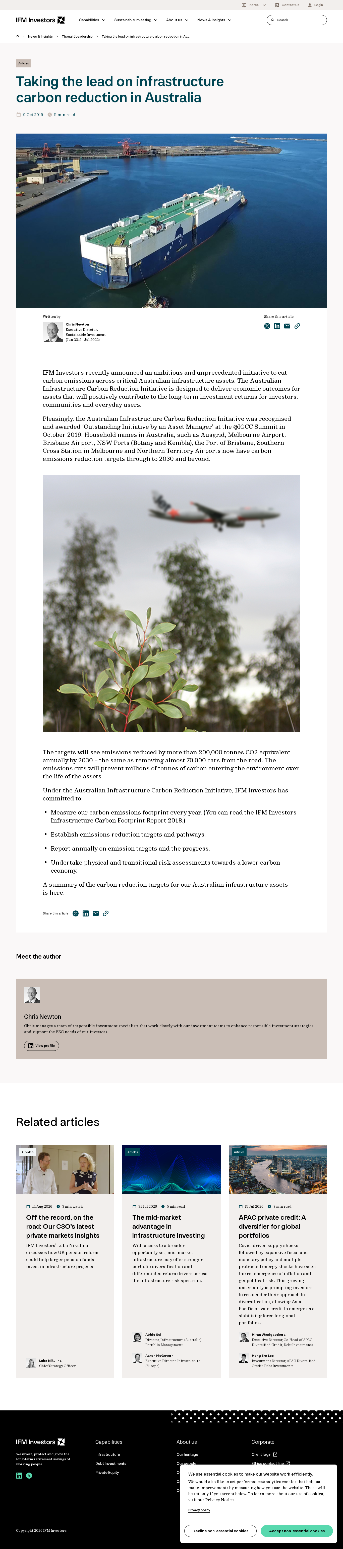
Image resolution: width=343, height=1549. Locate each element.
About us (174, 20)
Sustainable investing (132, 20)
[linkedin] (19, 1476)
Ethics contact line (268, 1463)
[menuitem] (92, 20)
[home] (17, 36)
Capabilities (89, 20)
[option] (254, 5)
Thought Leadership (77, 36)
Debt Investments (110, 1463)
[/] (40, 20)
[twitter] (29, 1476)
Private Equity (107, 1472)
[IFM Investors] (43, 1441)
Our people (186, 1463)
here (56, 892)
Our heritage (187, 1454)
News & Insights (211, 20)
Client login (261, 1454)
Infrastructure (107, 1454)
